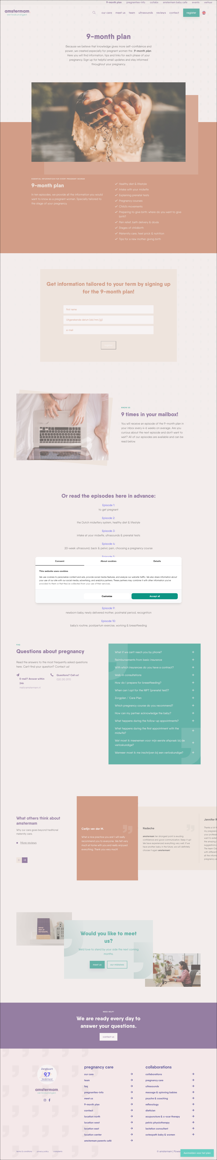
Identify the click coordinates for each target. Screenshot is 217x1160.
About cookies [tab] (108, 561)
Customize (107, 596)
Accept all (155, 596)
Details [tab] (157, 561)
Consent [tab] (59, 561)
